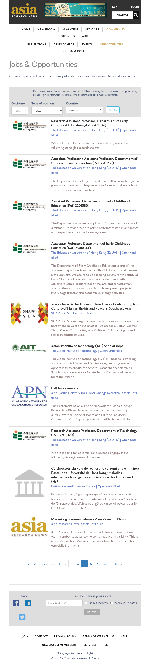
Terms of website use (99, 636)
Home (26, 29)
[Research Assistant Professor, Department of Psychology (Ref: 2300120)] (29, 435)
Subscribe (92, 612)
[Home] (24, 10)
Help (124, 636)
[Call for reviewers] (29, 396)
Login (135, 6)
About (87, 36)
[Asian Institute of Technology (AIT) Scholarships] (29, 348)
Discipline (18, 103)
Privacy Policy (65, 636)
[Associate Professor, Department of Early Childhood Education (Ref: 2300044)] (29, 248)
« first (32, 563)
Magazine (70, 29)
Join (115, 6)
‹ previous (48, 563)
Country (72, 103)
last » (118, 563)
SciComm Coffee (75, 51)
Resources (66, 36)
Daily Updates (98, 602)
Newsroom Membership (60, 644)
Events (87, 44)
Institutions (36, 44)
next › (106, 563)
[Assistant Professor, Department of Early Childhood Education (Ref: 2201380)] (29, 206)
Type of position (42, 103)
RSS (105, 644)
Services (92, 29)
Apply (113, 109)
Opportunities (112, 44)
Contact (41, 636)
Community (116, 29)
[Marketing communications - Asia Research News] (29, 527)
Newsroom (46, 29)
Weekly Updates (125, 602)
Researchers (64, 44)
